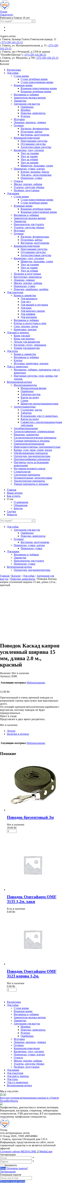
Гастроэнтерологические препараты (35, 437)
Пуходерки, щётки (31, 131)
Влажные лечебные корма (36, 91)
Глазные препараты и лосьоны (32, 440)
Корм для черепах (24, 338)
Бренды (18, 508)
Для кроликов (29, 317)
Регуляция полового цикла (29, 468)
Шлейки (25, 110)
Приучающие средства (34, 140)
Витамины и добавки (26, 94)
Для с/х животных (17, 366)
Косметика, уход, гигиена (29, 150)
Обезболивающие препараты (31, 453)
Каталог (16, 575)
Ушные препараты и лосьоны (31, 483)
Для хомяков (28, 313)
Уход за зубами (29, 159)
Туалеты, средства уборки (29, 187)
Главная (11, 489)
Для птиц (12, 351)
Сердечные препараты (27, 474)
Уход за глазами (30, 153)
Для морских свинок (33, 310)
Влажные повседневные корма (39, 88)
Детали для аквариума (27, 341)
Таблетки (26, 412)
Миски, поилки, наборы (28, 184)
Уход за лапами (29, 162)
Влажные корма (23, 85)
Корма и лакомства (25, 295)
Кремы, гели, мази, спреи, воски (33, 449)
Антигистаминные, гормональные (34, 431)
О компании (21, 502)
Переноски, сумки (31, 178)
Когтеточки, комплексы (28, 276)
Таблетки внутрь (30, 394)
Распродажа (14, 69)
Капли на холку (30, 397)
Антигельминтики (25, 406)
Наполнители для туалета (29, 224)
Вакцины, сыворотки (26, 434)
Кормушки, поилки (25, 329)
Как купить (13, 495)
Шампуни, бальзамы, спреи (37, 165)
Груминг (19, 125)
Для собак (13, 72)
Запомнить (10, 1165)
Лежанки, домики (24, 279)
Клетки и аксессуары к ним (30, 323)
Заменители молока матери (30, 97)
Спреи (24, 400)
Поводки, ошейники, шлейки (31, 289)
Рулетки (25, 116)
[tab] (34, 730)
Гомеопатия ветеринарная (29, 443)
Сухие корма (21, 76)
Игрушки (19, 119)
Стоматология (22, 471)
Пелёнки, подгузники (26, 190)
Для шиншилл (29, 298)
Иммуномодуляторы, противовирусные (37, 446)
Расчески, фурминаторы (35, 128)
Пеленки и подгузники (27, 273)
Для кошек (13, 193)
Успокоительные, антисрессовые (33, 477)
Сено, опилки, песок (26, 326)
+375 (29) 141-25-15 (11, 42)
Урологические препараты (29, 480)
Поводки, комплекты (33, 113)
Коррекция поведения (27, 137)
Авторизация (8, 1171)
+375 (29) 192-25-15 (46, 57)
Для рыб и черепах (18, 332)
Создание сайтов (18, 1151)
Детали (11, 730)
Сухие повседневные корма (37, 82)
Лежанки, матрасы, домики (30, 122)
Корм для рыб (22, 335)
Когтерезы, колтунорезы (35, 134)
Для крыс (26, 307)
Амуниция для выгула (27, 103)
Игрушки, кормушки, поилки (31, 363)
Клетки (18, 360)
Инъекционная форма (33, 388)
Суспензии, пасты (31, 409)
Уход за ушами (29, 156)
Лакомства (20, 100)
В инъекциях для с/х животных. (39, 415)
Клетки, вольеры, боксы (35, 171)
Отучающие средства (33, 144)
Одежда (18, 181)
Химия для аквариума (27, 347)
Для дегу (26, 301)
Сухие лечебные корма (34, 79)
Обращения (20, 505)
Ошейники (27, 106)
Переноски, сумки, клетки (29, 168)
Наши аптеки (15, 492)
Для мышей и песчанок (34, 304)
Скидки (11, 511)
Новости (12, 514)
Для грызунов (15, 292)
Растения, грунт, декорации (30, 344)
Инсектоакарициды (25, 385)
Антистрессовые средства (36, 147)
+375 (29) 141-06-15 (34, 54)
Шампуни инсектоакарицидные (39, 403)
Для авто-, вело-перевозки (36, 174)
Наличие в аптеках (18, 733)
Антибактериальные (26, 428)
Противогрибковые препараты (32, 459)
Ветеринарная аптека (19, 381)
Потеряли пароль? (17, 1168)
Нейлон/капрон (36, 682)
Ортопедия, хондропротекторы (32, 456)
